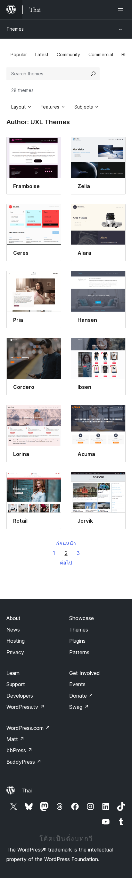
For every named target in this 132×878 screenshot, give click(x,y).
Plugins (77, 641)
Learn (13, 673)
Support (15, 684)
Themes (15, 29)
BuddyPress (23, 762)
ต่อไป (66, 562)
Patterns (79, 652)
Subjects (83, 107)
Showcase (81, 618)
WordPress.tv (25, 707)
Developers (19, 696)
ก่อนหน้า (66, 543)
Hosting (15, 641)
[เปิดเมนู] (121, 9)
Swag (79, 707)
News (13, 629)
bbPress (19, 750)
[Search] (93, 73)
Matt (15, 739)
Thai (26, 790)
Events (77, 684)
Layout (18, 107)
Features (50, 107)
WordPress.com (28, 728)
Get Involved (84, 673)
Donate (81, 696)
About (13, 618)
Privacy (15, 652)
